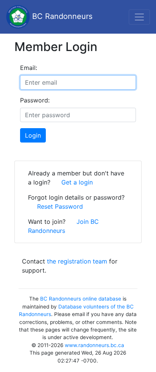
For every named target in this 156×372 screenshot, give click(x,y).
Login (33, 135)
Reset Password (60, 206)
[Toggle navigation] (139, 17)
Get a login (77, 182)
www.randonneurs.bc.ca (94, 345)
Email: (28, 67)
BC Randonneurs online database (80, 299)
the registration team (77, 261)
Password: (35, 100)
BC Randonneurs (61, 16)
